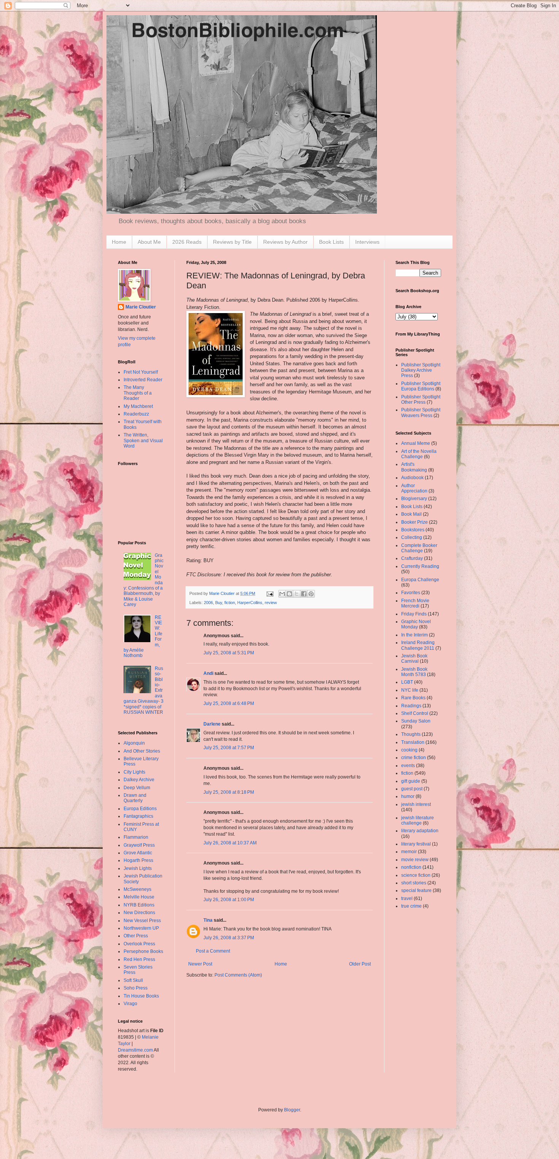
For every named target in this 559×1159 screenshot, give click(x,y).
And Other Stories (142, 751)
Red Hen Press (139, 959)
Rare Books (413, 697)
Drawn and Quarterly (135, 798)
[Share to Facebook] (304, 594)
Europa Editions (140, 808)
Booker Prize (414, 522)
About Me (149, 242)
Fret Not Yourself (141, 372)
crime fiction (413, 757)
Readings (411, 705)
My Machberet (138, 406)
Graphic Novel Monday (416, 624)
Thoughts (411, 734)
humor (407, 796)
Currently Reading (420, 566)
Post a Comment (213, 951)
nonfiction (411, 867)
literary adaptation (419, 830)
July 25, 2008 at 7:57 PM (228, 747)
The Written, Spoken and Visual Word (143, 440)
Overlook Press (139, 943)
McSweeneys (137, 889)
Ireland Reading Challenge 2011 (418, 645)
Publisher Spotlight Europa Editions (420, 386)
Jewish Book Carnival (414, 658)
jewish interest (416, 804)
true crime (411, 906)
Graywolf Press (139, 845)
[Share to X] (296, 594)
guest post (411, 788)
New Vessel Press (142, 920)
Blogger (292, 1110)
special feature (416, 890)
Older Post (360, 964)
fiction (229, 602)
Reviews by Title (232, 242)
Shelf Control (414, 713)
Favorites (410, 592)
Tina (208, 920)
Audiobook (412, 477)
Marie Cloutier (140, 307)
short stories (413, 883)
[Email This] (282, 594)
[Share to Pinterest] (311, 594)
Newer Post (200, 964)
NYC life (409, 690)
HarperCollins (249, 602)
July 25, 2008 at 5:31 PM (228, 652)
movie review (415, 859)
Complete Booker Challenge (419, 548)
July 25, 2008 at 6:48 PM (228, 703)
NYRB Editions (139, 905)
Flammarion (136, 837)
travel (407, 898)
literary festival (416, 844)
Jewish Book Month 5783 (414, 672)
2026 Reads (187, 242)
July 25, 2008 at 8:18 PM (228, 792)
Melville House (139, 897)
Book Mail (411, 514)
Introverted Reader (143, 379)
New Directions (139, 912)
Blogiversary (414, 498)
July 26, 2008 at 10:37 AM (230, 843)
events (408, 765)
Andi (208, 673)
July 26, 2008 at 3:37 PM (228, 937)
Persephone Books (143, 951)
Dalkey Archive (139, 779)
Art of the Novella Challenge (419, 454)
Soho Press (136, 988)
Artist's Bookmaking (414, 467)
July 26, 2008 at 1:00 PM (228, 899)
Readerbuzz (136, 414)
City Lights (134, 772)
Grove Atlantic (138, 852)
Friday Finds (414, 614)
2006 (208, 602)
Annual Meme (415, 443)
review (271, 602)
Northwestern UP (141, 928)
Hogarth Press (138, 860)
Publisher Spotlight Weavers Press (420, 412)
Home (119, 242)
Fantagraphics (138, 816)
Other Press (136, 935)
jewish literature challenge (417, 820)
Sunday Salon (415, 721)
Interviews (367, 242)
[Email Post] (270, 593)
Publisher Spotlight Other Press (420, 399)
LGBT (407, 682)
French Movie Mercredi (415, 603)
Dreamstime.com (135, 1050)
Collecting (411, 537)
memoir (409, 851)
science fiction (415, 875)
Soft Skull (133, 980)
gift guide (410, 781)
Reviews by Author (285, 242)
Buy (218, 602)
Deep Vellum (137, 787)
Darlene (212, 724)
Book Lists (331, 242)
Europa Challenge (420, 579)
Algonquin (134, 743)
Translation (412, 742)
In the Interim (414, 635)
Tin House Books (141, 996)
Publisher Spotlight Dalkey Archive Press (420, 370)
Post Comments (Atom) (238, 975)
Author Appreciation (414, 488)
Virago (130, 1003)
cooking (409, 750)
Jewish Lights (138, 868)
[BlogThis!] (289, 594)
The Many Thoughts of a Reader (138, 393)
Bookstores (412, 529)
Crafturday (412, 558)
